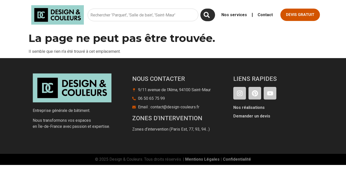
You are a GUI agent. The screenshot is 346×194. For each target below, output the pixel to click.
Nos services (234, 14)
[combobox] (143, 15)
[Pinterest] (254, 93)
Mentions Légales (202, 159)
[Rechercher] (207, 15)
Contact (265, 14)
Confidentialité (237, 159)
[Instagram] (239, 93)
